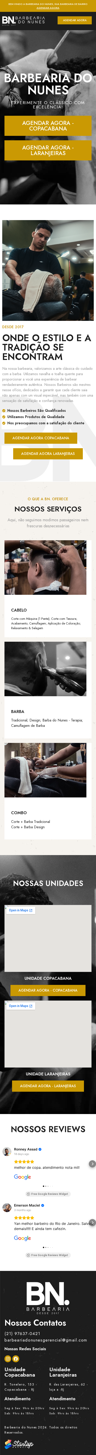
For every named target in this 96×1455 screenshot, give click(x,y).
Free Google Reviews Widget (49, 1194)
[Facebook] (15, 1358)
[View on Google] (6, 1151)
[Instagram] (7, 1358)
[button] (3, 1163)
